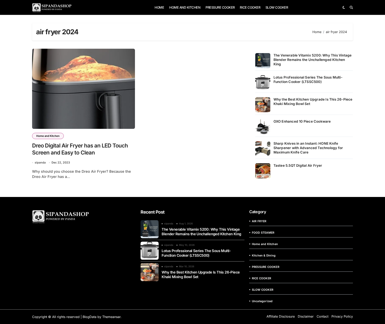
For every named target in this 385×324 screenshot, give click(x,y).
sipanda (40, 162)
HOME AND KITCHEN (184, 7)
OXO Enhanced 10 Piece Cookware (303, 121)
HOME (159, 7)
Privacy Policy (342, 316)
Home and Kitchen (48, 135)
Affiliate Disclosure (280, 316)
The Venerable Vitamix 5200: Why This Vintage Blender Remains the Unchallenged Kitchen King (313, 59)
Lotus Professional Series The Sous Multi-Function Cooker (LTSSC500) (196, 253)
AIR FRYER (259, 221)
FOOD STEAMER (263, 232)
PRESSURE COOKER (220, 7)
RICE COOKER (250, 7)
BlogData (89, 317)
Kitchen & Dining (264, 255)
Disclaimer (306, 316)
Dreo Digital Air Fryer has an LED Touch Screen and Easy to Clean (80, 149)
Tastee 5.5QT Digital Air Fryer (298, 166)
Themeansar (111, 317)
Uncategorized (262, 301)
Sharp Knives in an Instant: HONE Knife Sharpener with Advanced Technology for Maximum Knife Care (308, 147)
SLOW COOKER (276, 7)
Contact (322, 316)
